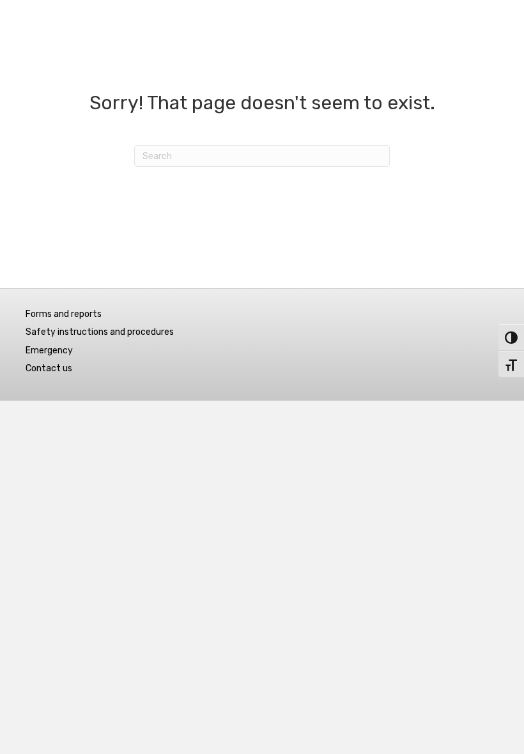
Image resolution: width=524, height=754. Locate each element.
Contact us (49, 368)
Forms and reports (64, 314)
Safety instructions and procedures (100, 332)
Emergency (49, 350)
